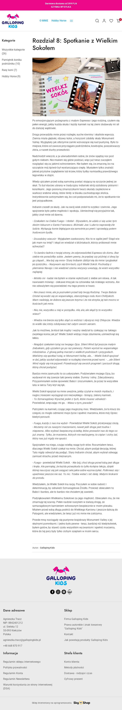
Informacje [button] (10, 653)
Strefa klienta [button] (73, 653)
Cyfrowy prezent (73, 678)
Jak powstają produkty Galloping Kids (86, 639)
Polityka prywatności (15, 667)
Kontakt (68, 634)
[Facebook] (52, 592)
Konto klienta (71, 661)
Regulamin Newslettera (16, 678)
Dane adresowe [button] (14, 610)
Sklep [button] (68, 610)
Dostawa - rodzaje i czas (78, 673)
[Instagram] (58, 592)
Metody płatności (74, 667)
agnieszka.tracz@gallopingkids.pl (22, 639)
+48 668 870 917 (12, 645)
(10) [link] (17, 63)
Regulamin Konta (13, 673)
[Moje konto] (104, 21)
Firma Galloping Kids (76, 619)
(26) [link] (4, 53)
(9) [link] (18, 76)
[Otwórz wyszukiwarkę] (97, 21)
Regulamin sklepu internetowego (22, 661)
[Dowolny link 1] (69, 592)
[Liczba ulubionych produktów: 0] (111, 21)
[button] (71, 20)
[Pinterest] (64, 592)
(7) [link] (15, 70)
